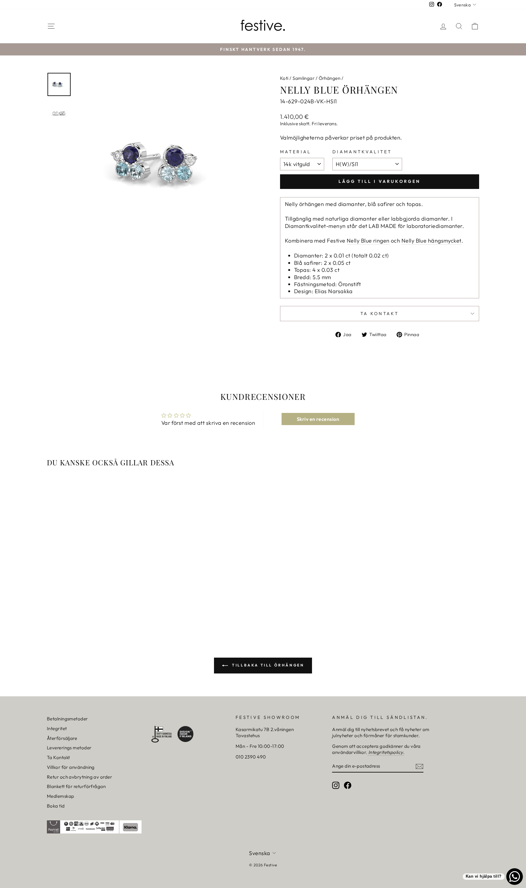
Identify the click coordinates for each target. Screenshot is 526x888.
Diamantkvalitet (362, 152)
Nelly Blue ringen (368, 240)
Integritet (57, 728)
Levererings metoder (69, 748)
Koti (284, 78)
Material (295, 152)
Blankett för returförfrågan (76, 786)
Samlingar (303, 78)
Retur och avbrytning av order (79, 777)
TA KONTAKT (379, 313)
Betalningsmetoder (67, 719)
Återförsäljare (62, 738)
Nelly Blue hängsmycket (431, 240)
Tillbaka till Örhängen (267, 665)
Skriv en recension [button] (318, 419)
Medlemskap (60, 796)
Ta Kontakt (58, 757)
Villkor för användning (71, 767)
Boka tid (56, 806)
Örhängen (330, 78)
